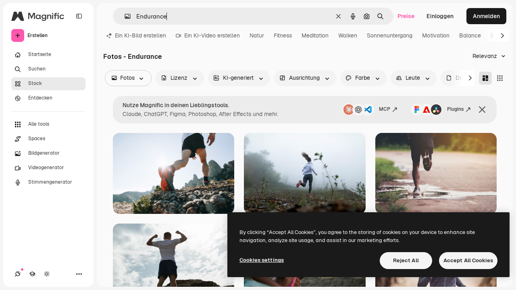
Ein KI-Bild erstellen (140, 35)
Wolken (347, 35)
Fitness (283, 35)
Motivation (435, 35)
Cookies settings (261, 260)
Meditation (315, 35)
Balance (470, 35)
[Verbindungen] (17, 273)
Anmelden (486, 16)
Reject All (406, 260)
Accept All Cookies (468, 260)
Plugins (455, 109)
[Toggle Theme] (46, 273)
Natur (257, 35)
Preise (405, 16)
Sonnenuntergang (389, 35)
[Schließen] (482, 109)
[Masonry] (485, 78)
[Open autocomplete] (124, 16)
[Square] (499, 78)
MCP (384, 109)
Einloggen (440, 16)
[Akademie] (32, 273)
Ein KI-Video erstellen (212, 35)
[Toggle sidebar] (79, 16)
